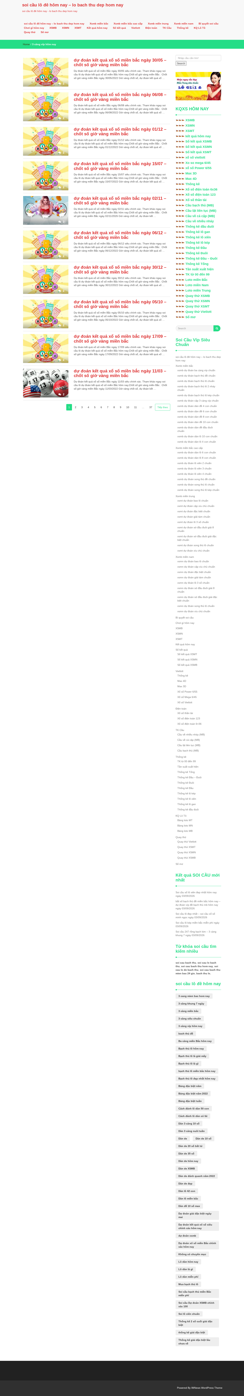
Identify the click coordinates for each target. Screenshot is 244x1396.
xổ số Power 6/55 (198, 168)
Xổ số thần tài (195, 200)
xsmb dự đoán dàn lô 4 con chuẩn (196, 441)
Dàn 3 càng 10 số (189, 1123)
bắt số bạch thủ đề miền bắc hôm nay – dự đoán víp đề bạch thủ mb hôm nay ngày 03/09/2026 (198, 905)
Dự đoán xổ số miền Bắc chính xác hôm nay (197, 1245)
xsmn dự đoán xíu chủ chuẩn (193, 611)
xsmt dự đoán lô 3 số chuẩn (193, 522)
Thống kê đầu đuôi (199, 226)
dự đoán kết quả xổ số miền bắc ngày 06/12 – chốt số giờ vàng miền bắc (120, 235)
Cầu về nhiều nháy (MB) (191, 734)
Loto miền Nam (197, 285)
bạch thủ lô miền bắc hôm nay (196, 1071)
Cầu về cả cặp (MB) (200, 216)
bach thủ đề (185, 1033)
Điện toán (151, 27)
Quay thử (29, 32)
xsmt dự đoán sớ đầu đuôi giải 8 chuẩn (195, 529)
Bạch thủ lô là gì (188, 1063)
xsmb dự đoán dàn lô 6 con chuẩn (196, 452)
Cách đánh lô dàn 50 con (193, 1108)
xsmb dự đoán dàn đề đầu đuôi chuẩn (195, 429)
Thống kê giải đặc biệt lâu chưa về (194, 1342)
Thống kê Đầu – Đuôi (201, 258)
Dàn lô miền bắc (188, 1198)
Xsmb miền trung (158, 23)
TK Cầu (167, 27)
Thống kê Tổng (196, 264)
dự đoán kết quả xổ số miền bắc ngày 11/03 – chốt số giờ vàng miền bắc (120, 373)
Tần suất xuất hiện (199, 269)
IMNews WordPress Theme (206, 1387)
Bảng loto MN (185, 825)
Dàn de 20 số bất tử (190, 1146)
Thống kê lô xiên (198, 237)
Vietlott (135, 27)
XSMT (77, 27)
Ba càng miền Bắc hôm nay (195, 1041)
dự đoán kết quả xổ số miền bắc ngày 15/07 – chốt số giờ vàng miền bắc (120, 166)
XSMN (65, 27)
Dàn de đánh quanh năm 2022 (196, 1176)
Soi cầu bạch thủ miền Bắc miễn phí (194, 1293)
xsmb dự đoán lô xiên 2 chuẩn (194, 463)
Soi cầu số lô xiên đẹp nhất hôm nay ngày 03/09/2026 (196, 894)
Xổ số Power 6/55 (187, 691)
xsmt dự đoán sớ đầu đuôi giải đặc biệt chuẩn (196, 538)
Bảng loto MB (185, 830)
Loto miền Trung (198, 290)
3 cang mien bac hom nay (194, 996)
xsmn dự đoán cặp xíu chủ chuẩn (196, 566)
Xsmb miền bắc (99, 23)
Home (26, 44)
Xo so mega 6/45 (198, 163)
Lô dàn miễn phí (188, 1276)
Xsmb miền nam (183, 23)
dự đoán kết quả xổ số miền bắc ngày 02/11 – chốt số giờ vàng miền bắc (120, 200)
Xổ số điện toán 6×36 (189, 723)
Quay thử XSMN (197, 301)
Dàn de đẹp (185, 1183)
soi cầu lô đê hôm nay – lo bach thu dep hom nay (72, 4)
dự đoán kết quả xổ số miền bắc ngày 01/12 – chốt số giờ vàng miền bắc (120, 131)
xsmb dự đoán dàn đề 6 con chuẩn (197, 411)
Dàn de (182, 1138)
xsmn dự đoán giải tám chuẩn (194, 577)
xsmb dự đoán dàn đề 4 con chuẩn (197, 406)
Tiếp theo (162, 407)
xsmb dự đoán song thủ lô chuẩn (196, 484)
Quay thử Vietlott (198, 312)
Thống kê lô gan (197, 232)
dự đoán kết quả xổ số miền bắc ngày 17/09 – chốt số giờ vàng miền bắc (120, 338)
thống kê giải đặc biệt (191, 1332)
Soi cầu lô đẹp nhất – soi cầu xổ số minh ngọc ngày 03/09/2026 (195, 915)
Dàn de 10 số (203, 1138)
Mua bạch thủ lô (188, 1284)
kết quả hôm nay (198, 136)
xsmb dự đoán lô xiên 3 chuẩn (194, 468)
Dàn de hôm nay (188, 1161)
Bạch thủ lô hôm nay (191, 1048)
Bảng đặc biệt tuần (190, 1101)
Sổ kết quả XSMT (198, 152)
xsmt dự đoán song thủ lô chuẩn (195, 545)
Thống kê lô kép (197, 242)
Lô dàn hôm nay (188, 1261)
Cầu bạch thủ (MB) (199, 205)
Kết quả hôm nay (97, 27)
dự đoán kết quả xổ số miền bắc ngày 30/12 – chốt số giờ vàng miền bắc (120, 269)
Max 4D (191, 179)
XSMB (53, 27)
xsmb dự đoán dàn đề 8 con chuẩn (197, 416)
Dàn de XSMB (186, 1168)
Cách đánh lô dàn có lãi (192, 1116)
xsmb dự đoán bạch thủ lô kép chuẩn (198, 395)
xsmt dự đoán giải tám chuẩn (193, 516)
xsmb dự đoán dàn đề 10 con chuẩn (197, 422)
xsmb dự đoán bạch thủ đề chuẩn (196, 375)
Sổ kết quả (119, 27)
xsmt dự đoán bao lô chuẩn (192, 500)
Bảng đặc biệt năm (189, 1086)
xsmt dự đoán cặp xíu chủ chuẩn (195, 506)
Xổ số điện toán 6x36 (201, 189)
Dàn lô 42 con (186, 1191)
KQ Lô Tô (199, 27)
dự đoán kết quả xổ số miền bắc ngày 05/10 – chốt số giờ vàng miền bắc (120, 304)
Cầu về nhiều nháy (199, 221)
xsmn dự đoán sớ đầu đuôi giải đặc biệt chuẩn (197, 599)
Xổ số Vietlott (184, 702)
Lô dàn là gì (185, 1269)
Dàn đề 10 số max (189, 1206)
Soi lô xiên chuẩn (189, 1313)
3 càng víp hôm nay (190, 1026)
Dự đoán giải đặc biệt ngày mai (194, 1215)
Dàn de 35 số (186, 1153)
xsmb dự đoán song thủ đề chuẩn (196, 479)
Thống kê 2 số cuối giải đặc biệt (195, 1323)
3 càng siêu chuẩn (189, 1018)
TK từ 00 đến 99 (197, 274)
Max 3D (191, 173)
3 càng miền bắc (188, 1011)
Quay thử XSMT (197, 306)
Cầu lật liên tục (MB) (200, 210)
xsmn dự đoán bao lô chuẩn (193, 561)
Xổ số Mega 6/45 (187, 697)
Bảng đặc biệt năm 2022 (193, 1093)
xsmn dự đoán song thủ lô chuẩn (196, 606)
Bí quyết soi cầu (208, 23)
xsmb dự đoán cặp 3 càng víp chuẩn (198, 400)
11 (135, 407)
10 (127, 407)
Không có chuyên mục (192, 1254)
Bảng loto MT (185, 820)
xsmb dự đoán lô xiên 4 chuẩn (194, 473)
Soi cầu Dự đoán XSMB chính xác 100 (196, 1304)
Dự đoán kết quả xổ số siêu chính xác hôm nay (195, 1226)
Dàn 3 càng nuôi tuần (191, 1131)
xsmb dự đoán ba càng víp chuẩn (196, 370)
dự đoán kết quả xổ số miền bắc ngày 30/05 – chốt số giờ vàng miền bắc (120, 62)
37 (150, 407)
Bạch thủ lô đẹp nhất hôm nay (196, 1078)
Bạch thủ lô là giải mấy (192, 1056)
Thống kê (182, 27)
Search (181, 63)
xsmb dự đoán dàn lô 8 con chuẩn (196, 457)
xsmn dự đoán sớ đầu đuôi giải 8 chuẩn (196, 590)
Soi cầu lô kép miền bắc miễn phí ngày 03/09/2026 (197, 924)
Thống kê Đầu (196, 248)
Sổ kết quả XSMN (198, 147)
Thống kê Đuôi (196, 253)
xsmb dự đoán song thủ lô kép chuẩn (198, 489)
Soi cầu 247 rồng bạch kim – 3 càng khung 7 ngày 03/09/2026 (196, 933)
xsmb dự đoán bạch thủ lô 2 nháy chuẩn (196, 388)
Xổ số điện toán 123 (200, 194)
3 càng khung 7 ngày (191, 1003)
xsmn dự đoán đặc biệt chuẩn (194, 572)
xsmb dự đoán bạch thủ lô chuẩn (196, 381)
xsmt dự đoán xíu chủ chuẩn (193, 550)
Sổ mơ (45, 32)
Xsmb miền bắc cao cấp (128, 23)
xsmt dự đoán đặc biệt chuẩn (193, 511)
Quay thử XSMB (197, 296)
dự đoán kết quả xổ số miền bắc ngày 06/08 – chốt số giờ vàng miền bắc (120, 97)
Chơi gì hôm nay (34, 27)
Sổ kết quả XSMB (198, 141)
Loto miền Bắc (196, 280)
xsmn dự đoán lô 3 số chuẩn (193, 582)
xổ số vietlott (195, 157)
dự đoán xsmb (187, 1235)
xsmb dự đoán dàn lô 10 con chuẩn (197, 436)
